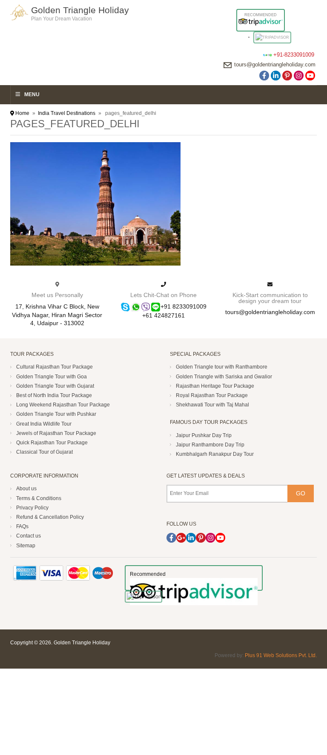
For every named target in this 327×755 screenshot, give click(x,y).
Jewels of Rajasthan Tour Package (56, 433)
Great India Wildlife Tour (44, 424)
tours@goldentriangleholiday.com (275, 64)
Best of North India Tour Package (54, 395)
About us (26, 489)
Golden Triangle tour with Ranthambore (221, 367)
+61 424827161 (163, 315)
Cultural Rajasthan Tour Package (54, 367)
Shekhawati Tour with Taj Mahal (212, 405)
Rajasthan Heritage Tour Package (215, 386)
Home (21, 113)
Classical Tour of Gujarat (44, 452)
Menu (32, 94)
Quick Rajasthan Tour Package (52, 443)
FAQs (22, 526)
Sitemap (25, 546)
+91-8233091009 (293, 54)
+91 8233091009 (184, 306)
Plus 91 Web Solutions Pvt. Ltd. (281, 655)
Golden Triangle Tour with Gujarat (55, 386)
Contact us (28, 536)
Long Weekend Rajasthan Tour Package (63, 405)
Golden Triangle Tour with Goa (51, 377)
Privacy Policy (32, 508)
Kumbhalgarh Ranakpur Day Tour (215, 454)
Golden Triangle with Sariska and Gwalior (224, 377)
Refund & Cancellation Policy (50, 517)
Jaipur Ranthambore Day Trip (210, 445)
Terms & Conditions (38, 498)
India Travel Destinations (66, 113)
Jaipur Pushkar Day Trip (204, 435)
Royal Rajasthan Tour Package (212, 395)
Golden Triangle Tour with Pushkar (56, 414)
